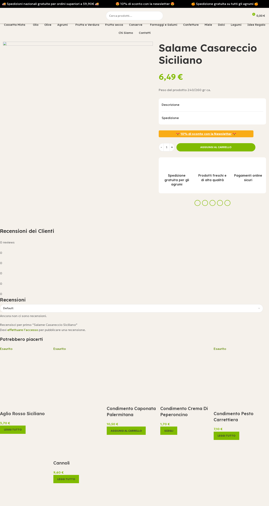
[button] (126, 431)
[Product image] (78, 425)
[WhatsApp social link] (220, 203)
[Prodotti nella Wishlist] (240, 16)
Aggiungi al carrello (215, 147)
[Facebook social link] (197, 203)
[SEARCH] (158, 15)
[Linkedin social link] (212, 203)
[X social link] (205, 203)
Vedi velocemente (5, 439)
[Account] (229, 16)
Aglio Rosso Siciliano (22, 413)
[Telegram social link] (227, 203)
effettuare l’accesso (22, 330)
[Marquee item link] (50, 3)
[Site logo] (21, 15)
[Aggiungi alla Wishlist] (261, 147)
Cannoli (61, 463)
